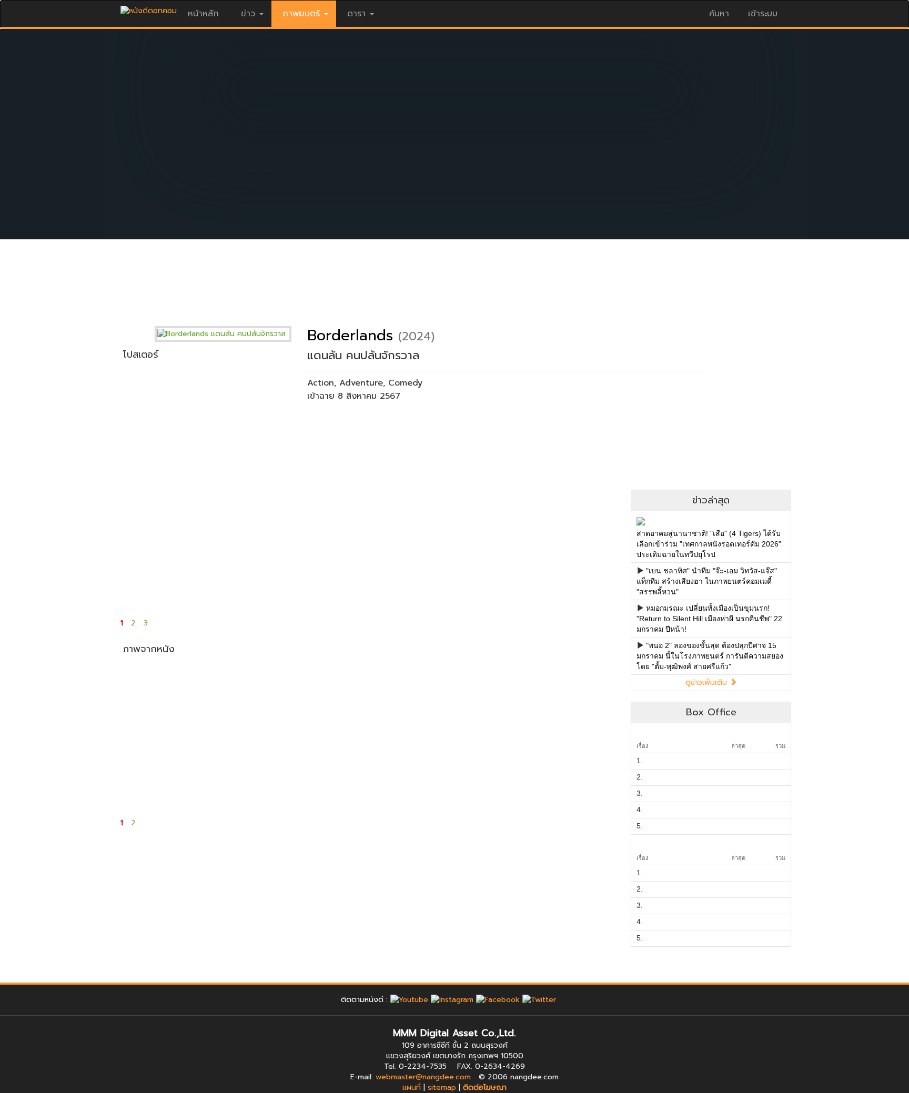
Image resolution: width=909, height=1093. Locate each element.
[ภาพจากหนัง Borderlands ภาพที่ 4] (410, 697)
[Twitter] (539, 999)
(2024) (416, 336)
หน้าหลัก (203, 13)
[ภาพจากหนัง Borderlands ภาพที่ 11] (495, 770)
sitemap (442, 1087)
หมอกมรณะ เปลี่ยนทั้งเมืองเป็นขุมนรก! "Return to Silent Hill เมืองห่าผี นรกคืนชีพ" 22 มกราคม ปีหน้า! (709, 618)
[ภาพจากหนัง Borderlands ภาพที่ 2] (243, 697)
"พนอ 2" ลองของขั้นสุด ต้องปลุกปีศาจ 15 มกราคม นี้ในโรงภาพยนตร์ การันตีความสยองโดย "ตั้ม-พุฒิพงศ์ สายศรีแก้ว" (710, 656)
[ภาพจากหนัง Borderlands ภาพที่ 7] (159, 770)
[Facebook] (498, 999)
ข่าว (248, 13)
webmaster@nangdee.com (423, 1076)
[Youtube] (409, 999)
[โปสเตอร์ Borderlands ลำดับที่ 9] (327, 547)
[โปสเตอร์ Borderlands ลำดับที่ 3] (327, 426)
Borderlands (350, 335)
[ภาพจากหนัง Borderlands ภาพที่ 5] (495, 697)
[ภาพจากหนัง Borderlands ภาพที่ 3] (327, 697)
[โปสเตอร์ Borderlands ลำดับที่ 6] (578, 426)
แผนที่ (411, 1087)
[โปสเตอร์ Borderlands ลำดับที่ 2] (243, 426)
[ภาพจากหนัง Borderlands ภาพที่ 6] (578, 697)
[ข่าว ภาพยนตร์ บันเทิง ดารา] (148, 8)
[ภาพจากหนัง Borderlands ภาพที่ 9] (327, 770)
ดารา (356, 13)
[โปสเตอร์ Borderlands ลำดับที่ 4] (410, 426)
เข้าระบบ (763, 13)
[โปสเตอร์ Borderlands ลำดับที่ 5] (495, 426)
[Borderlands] (231, 333)
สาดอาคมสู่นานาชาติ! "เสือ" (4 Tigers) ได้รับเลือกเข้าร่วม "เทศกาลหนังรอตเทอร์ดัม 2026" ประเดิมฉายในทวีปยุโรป (709, 544)
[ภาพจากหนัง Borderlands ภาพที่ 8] (243, 770)
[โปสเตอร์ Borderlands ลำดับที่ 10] (410, 547)
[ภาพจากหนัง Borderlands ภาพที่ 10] (410, 770)
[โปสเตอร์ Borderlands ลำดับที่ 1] (159, 426)
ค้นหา (719, 13)
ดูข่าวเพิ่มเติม (707, 682)
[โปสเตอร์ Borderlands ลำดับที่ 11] (495, 547)
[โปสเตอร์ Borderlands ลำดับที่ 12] (578, 547)
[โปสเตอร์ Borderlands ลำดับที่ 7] (159, 547)
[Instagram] (452, 999)
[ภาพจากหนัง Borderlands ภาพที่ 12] (578, 770)
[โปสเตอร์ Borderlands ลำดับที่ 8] (243, 547)
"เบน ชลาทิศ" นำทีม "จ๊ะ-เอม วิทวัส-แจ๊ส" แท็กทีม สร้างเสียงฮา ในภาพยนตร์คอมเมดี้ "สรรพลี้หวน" (707, 581)
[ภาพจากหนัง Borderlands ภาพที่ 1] (159, 697)
